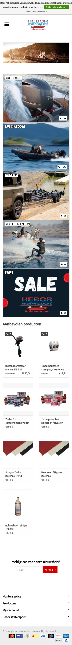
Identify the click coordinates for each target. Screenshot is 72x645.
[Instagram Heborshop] (45, 580)
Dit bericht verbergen (56, 7)
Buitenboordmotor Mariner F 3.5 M (15, 368)
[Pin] (19, 636)
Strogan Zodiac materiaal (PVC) (13, 474)
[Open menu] (7, 24)
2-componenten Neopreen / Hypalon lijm (52, 421)
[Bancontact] (58, 636)
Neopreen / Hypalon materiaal (52, 474)
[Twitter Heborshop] (33, 580)
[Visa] (42, 636)
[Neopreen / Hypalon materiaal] (54, 452)
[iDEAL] (34, 636)
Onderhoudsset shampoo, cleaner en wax (52, 368)
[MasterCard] (11, 636)
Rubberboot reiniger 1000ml (16, 527)
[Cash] (27, 636)
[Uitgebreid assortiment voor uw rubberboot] (36, 53)
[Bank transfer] (58, 640)
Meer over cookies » (36, 11)
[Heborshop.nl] (43, 24)
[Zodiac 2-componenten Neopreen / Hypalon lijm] (54, 399)
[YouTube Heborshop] (39, 580)
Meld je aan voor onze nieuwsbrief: (36, 562)
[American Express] (65, 636)
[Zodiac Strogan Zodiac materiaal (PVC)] (18, 452)
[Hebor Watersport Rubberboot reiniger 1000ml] (18, 505)
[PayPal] (65, 640)
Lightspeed (50, 631)
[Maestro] (50, 636)
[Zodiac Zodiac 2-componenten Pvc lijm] (18, 399)
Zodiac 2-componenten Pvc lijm (17, 421)
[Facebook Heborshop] (27, 580)
